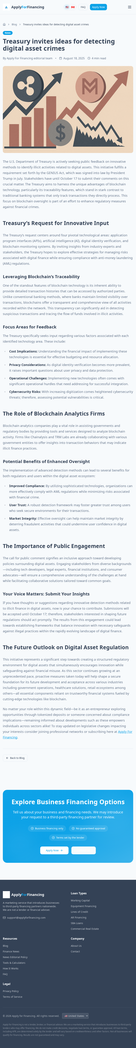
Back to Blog (17, 758)
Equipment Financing (83, 906)
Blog (14, 24)
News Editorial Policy (15, 957)
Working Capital (80, 900)
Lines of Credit (79, 911)
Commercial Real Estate (85, 928)
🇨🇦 (72, 7)
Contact (75, 951)
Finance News (11, 951)
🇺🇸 (67, 7)
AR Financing (78, 917)
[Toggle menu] (129, 7)
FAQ (83, 7)
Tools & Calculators (14, 962)
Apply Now (98, 7)
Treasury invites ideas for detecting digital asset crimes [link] (56, 24)
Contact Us (83, 850)
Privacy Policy (11, 991)
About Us (76, 945)
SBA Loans (77, 923)
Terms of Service (12, 996)
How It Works (10, 968)
